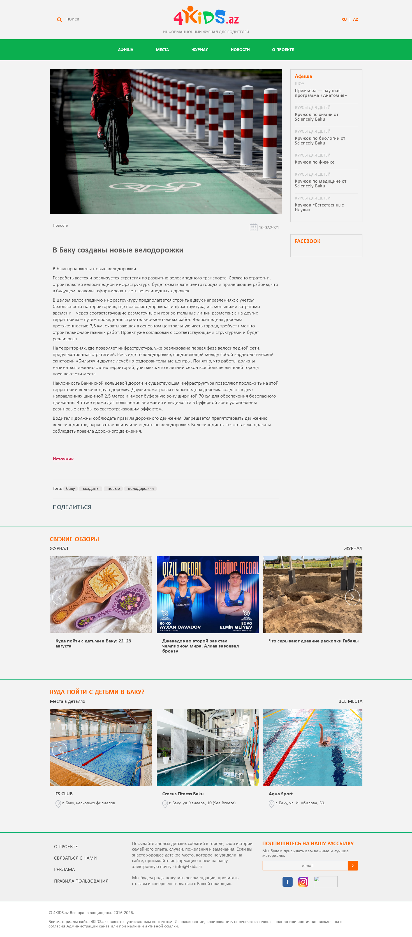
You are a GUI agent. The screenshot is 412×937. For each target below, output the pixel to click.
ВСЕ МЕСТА (350, 701)
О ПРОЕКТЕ (283, 50)
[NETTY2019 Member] (326, 882)
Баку (70, 488)
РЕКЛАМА (64, 869)
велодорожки (140, 488)
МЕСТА (162, 50)
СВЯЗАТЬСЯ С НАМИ (75, 858)
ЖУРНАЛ (200, 50)
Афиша (125, 50)
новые (113, 488)
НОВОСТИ (240, 50)
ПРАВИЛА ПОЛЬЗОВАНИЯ (81, 881)
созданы (90, 488)
